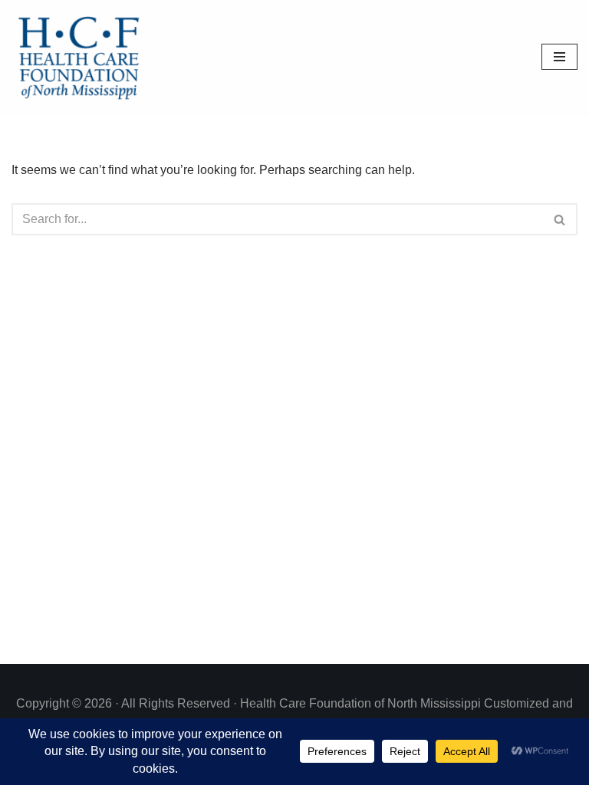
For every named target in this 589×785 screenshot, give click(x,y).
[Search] (560, 219)
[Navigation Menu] (559, 57)
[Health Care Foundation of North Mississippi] (82, 57)
